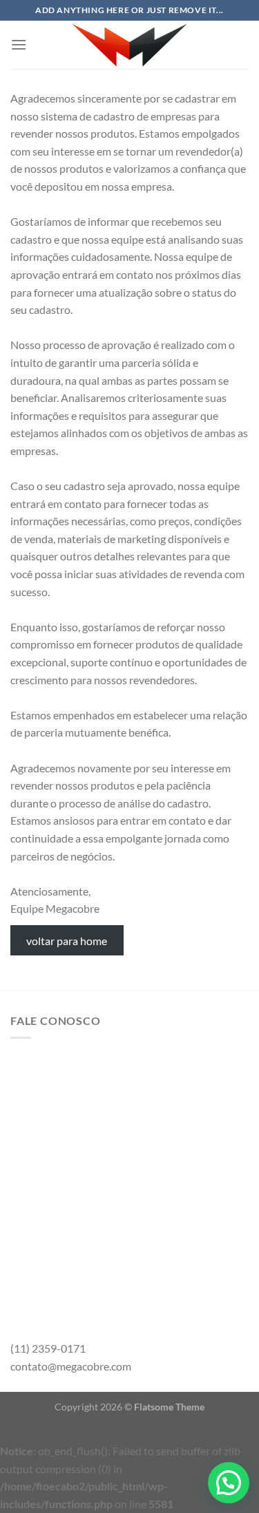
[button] (228, 1482)
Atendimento (66, 1252)
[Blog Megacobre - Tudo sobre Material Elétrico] (130, 45)
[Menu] (18, 44)
